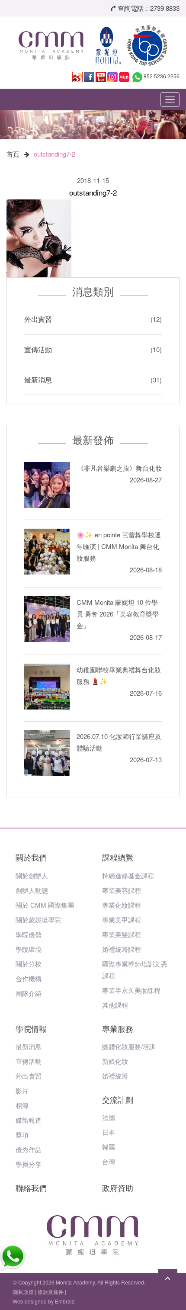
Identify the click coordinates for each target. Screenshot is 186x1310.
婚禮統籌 (115, 1075)
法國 (108, 1117)
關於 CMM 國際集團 (45, 904)
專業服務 (117, 1028)
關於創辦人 (32, 875)
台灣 (108, 1161)
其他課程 (115, 1004)
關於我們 (31, 857)
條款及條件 (51, 1291)
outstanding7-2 (54, 153)
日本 (108, 1132)
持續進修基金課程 (128, 875)
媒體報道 (29, 1119)
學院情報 (31, 1028)
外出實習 (38, 319)
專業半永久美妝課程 (131, 990)
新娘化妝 (115, 1061)
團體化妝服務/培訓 (129, 1046)
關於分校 (29, 963)
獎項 (22, 1134)
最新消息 (38, 380)
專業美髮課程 (121, 934)
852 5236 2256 (162, 76)
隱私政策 (23, 1291)
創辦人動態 (32, 890)
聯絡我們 (31, 1187)
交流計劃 (117, 1099)
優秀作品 (29, 1149)
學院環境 (29, 949)
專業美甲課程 (121, 919)
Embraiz (64, 1301)
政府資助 (117, 1187)
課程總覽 (117, 857)
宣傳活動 (38, 349)
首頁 (12, 153)
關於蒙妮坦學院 (38, 919)
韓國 (108, 1146)
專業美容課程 (121, 890)
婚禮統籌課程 (121, 949)
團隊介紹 (29, 993)
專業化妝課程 (121, 904)
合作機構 (29, 978)
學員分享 (29, 1164)
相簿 (22, 1105)
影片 (22, 1090)
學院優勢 (29, 934)
